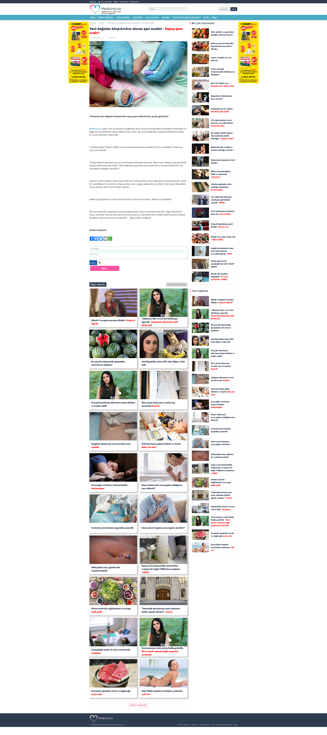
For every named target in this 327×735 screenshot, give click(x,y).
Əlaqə (116, 2)
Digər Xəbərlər (98, 284)
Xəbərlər (92, 23)
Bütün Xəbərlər (105, 17)
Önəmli (101, 23)
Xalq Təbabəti (204, 725)
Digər (214, 17)
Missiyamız (134, 2)
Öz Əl (206, 17)
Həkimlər (92, 2)
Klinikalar (194, 725)
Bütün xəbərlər (138, 705)
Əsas (92, 17)
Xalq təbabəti (123, 17)
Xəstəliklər (138, 17)
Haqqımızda (124, 2)
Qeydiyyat (224, 9)
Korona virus (152, 17)
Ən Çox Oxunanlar (176, 284)
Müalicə (166, 17)
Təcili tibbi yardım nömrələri (186, 17)
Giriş (234, 9)
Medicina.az (95, 128)
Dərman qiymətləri (105, 2)
